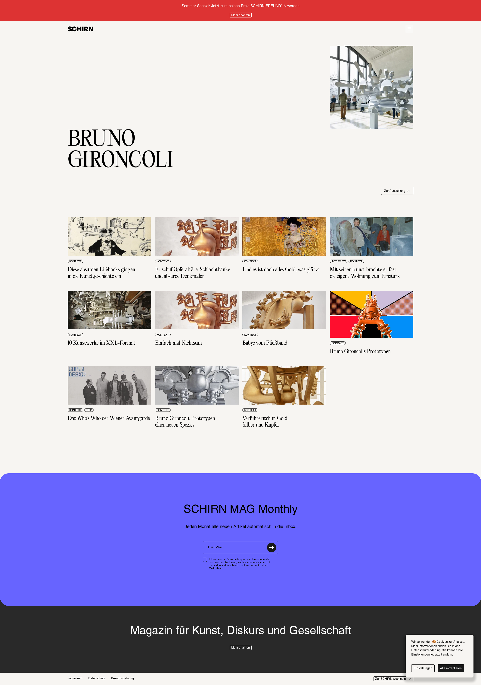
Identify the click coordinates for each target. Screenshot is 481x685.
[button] (397, 191)
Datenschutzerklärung (225, 562)
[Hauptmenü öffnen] (409, 29)
